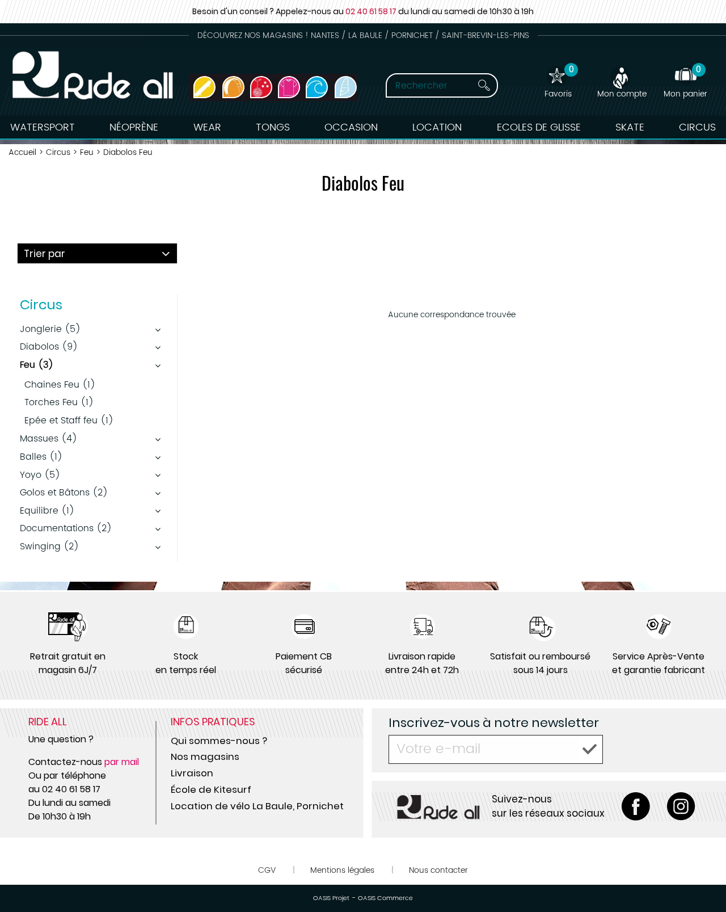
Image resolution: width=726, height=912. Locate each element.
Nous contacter (438, 870)
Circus (697, 127)
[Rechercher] (483, 85)
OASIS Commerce (385, 898)
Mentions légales (342, 870)
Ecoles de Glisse (539, 127)
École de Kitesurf (211, 789)
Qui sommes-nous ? (219, 740)
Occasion (351, 127)
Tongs (273, 127)
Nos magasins (205, 756)
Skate (629, 127)
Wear (207, 127)
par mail (121, 761)
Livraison (192, 773)
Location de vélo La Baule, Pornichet (257, 806)
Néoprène (133, 127)
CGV (267, 870)
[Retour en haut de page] (703, 878)
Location (437, 127)
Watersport (42, 127)
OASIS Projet (331, 898)
